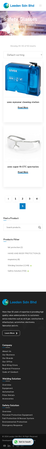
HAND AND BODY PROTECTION (24, 253)
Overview (6, 385)
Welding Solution (18, 265)
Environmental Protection (14, 422)
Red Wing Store (10, 365)
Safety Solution (17, 271)
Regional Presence (11, 368)
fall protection (15, 247)
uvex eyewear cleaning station (23, 102)
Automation (8, 392)
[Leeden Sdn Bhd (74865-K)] (18, 5)
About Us (6, 351)
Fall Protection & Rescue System (18, 418)
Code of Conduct (10, 372)
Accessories (8, 398)
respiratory (14, 259)
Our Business (8, 355)
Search (40, 227)
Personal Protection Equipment (17, 415)
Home (6, 24)
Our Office (7, 361)
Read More (23, 107)
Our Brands (7, 358)
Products (19, 24)
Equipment (7, 388)
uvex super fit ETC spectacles (23, 166)
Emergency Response (12, 425)
